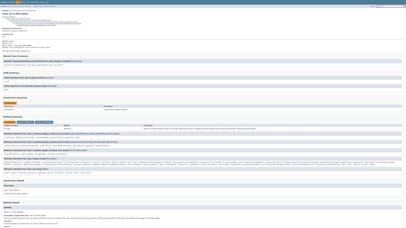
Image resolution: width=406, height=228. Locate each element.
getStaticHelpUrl (134, 164)
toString (68, 173)
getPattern (69, 137)
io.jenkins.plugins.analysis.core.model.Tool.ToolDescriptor (29, 20)
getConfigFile (216, 162)
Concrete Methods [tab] (44, 122)
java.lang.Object (8, 17)
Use (23, 2)
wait (76, 173)
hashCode (41, 173)
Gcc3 (3, 37)
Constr (21, 6)
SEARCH (372, 6)
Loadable (14, 31)
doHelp (114, 162)
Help (47, 2)
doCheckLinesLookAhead (29, 146)
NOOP (6, 90)
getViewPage (170, 164)
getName (30, 154)
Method (28, 6)
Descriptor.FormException (14, 65)
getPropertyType (49, 164)
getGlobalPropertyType (329, 162)
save (343, 164)
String (6, 129)
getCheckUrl (204, 162)
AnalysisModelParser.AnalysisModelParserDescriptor (29, 47)
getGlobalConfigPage (310, 162)
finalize (22, 173)
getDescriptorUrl (292, 162)
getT (161, 164)
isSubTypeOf (193, 164)
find (128, 162)
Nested (10, 6)
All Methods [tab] (10, 122)
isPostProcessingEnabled (57, 154)
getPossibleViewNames (32, 164)
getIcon (16, 154)
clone (6, 173)
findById (167, 162)
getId (23, 154)
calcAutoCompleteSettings (52, 162)
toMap (372, 164)
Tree (27, 2)
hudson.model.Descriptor (14, 18)
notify (49, 173)
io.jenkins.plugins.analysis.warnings (22, 10)
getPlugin (17, 164)
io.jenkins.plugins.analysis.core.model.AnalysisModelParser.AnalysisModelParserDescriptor (48, 23)
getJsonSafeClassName (385, 162)
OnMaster (22, 31)
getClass (31, 173)
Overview (4, 2)
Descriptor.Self (55, 65)
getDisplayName (42, 137)
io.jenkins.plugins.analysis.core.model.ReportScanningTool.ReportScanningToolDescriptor (44, 22)
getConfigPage (230, 162)
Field (16, 6)
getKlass (7, 164)
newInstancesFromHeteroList (254, 164)
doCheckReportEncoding (62, 146)
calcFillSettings (71, 162)
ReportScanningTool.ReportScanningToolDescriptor (93, 142)
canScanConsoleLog (11, 146)
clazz (6, 81)
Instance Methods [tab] (25, 122)
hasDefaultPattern (102, 146)
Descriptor (76, 61)
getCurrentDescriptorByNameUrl (251, 162)
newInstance (211, 164)
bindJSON (26, 162)
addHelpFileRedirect (12, 162)
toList (364, 164)
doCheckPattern (45, 146)
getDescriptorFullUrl (274, 162)
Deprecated (35, 2)
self (349, 164)
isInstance (182, 164)
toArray (356, 164)
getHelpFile (345, 162)
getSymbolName (40, 154)
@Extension (6, 43)
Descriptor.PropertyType (37, 65)
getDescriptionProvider (25, 137)
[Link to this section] (29, 56)
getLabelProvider (56, 137)
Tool (27, 18)
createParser (9, 137)
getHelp (67, 129)
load (202, 164)
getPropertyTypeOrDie (82, 164)
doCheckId (8, 154)
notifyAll (58, 173)
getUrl (77, 137)
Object (45, 169)
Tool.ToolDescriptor (78, 150)
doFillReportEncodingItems (83, 146)
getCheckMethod (191, 162)
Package (11, 2)
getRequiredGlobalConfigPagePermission (109, 164)
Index (42, 2)
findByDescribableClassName (150, 162)
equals (13, 173)
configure (84, 162)
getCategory (177, 162)
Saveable (5, 31)
